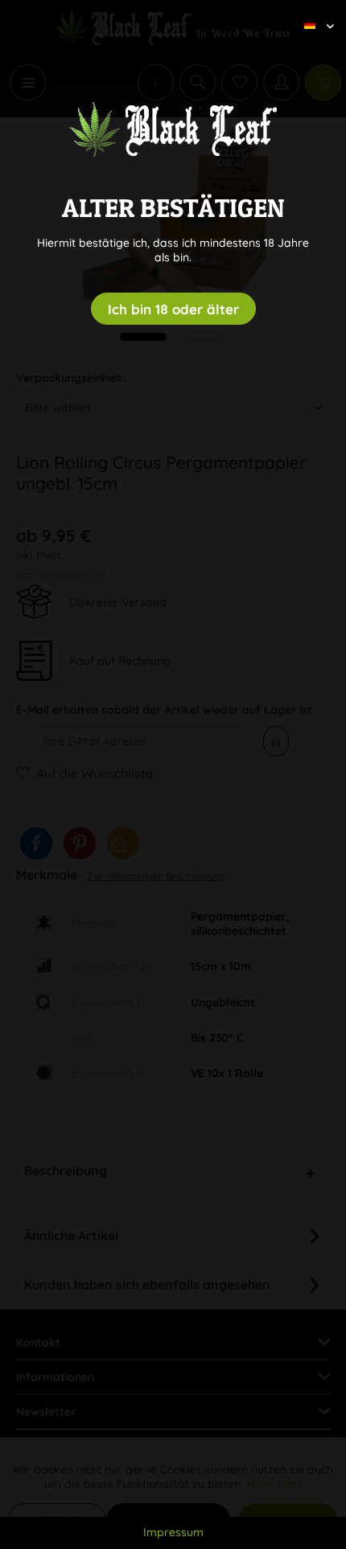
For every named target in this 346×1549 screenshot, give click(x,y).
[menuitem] (313, 12)
